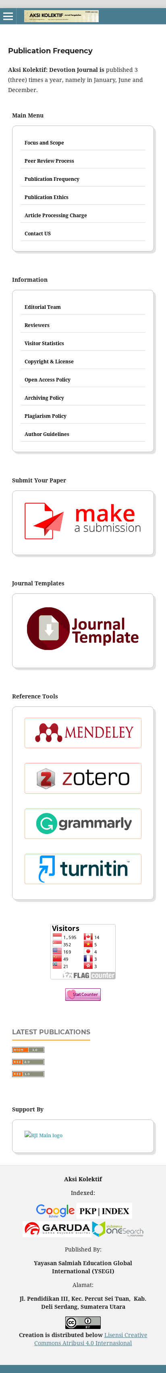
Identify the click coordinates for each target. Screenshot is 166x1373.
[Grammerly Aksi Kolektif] (83, 826)
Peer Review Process (49, 160)
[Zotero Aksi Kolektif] (83, 780)
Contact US (38, 233)
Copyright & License (49, 361)
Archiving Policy (44, 397)
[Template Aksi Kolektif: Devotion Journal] (83, 631)
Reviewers (37, 325)
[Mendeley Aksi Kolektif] (83, 735)
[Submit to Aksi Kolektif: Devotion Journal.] (83, 523)
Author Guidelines (47, 434)
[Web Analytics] (83, 998)
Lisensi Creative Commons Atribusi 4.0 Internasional (90, 1339)
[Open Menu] (8, 16)
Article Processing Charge (56, 215)
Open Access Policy (48, 379)
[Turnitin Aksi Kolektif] (83, 871)
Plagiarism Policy (45, 416)
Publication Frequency (52, 179)
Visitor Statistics (44, 343)
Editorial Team (43, 307)
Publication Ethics (46, 197)
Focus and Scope (44, 142)
